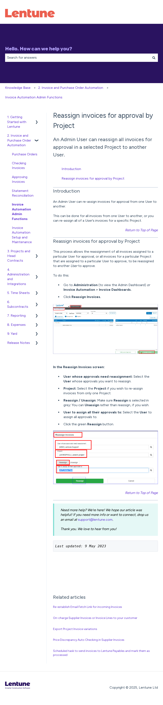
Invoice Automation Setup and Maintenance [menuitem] (22, 235)
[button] (36, 117)
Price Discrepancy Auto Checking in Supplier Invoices (88, 640)
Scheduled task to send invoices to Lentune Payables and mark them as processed (101, 653)
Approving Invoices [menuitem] (19, 179)
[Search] (154, 58)
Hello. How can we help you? (38, 49)
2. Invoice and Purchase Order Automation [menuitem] (19, 140)
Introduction (71, 169)
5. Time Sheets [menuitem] (18, 293)
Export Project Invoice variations (75, 629)
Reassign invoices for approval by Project (93, 178)
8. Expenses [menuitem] (16, 325)
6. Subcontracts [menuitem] (17, 304)
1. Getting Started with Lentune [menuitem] (16, 122)
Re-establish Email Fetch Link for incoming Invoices (87, 607)
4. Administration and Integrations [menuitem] (18, 277)
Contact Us (145, 14)
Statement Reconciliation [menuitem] (23, 193)
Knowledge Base (18, 88)
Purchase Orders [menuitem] (24, 154)
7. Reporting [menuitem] (16, 315)
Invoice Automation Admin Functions (33, 97)
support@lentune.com (95, 520)
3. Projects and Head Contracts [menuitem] (18, 256)
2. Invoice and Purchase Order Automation (70, 88)
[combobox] (77, 58)
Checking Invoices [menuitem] (19, 165)
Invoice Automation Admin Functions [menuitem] (21, 211)
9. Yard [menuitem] (12, 334)
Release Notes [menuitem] (18, 343)
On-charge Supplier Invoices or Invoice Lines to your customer (95, 618)
